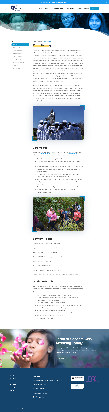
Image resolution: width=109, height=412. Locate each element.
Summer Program (17, 53)
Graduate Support (17, 56)
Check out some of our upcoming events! (53, 2)
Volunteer (13, 384)
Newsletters (15, 65)
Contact (86, 8)
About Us (13, 378)
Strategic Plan (16, 68)
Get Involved (70, 8)
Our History (16, 44)
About (46, 8)
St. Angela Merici (45, 152)
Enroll (12, 390)
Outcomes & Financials (18, 62)
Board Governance (17, 50)
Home (40, 8)
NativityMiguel (72, 152)
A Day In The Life (17, 59)
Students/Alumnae (58, 8)
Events (80, 8)
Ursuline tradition (51, 155)
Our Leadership (17, 47)
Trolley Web (24, 408)
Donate (94, 8)
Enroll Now (61, 358)
